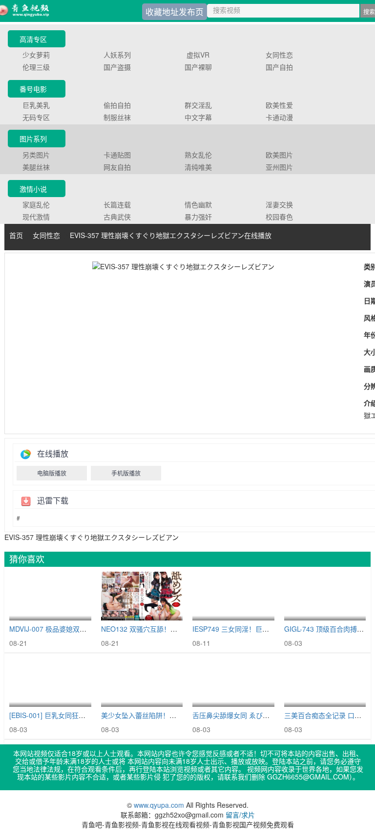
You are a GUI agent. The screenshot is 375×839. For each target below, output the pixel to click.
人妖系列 (117, 55)
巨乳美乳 (36, 105)
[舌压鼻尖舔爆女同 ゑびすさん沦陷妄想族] (233, 682)
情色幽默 (198, 204)
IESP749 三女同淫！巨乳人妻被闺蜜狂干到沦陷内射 (271, 629)
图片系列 (33, 138)
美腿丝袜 (36, 167)
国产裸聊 (198, 67)
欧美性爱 (279, 105)
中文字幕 (198, 117)
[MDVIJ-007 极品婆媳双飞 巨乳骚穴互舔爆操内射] (50, 596)
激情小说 (33, 189)
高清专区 (33, 39)
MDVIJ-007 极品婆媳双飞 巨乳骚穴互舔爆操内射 (83, 629)
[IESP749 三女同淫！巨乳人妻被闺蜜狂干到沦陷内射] (233, 596)
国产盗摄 (117, 67)
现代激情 (36, 216)
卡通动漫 (279, 117)
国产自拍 (279, 67)
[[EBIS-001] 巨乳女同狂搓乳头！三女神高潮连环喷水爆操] (50, 682)
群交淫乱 (198, 105)
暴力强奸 (198, 216)
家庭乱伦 (36, 204)
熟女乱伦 (198, 155)
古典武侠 (117, 216)
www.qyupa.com (160, 805)
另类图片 (36, 155)
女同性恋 (279, 55)
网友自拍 (117, 167)
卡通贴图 (117, 155)
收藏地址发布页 (175, 12)
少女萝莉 (36, 55)
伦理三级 (36, 67)
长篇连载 (117, 204)
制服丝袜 (117, 117)
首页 (16, 235)
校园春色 (279, 216)
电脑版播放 (51, 473)
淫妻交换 (279, 204)
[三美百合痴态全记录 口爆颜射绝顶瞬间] (325, 682)
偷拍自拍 (117, 105)
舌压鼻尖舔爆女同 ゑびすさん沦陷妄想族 (254, 715)
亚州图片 (279, 167)
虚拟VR (198, 55)
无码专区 (36, 117)
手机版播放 (126, 473)
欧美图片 (279, 155)
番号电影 (33, 89)
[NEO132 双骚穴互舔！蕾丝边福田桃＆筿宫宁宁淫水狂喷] (142, 596)
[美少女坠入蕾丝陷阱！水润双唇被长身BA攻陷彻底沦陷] (142, 682)
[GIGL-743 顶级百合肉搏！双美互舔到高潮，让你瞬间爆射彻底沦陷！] (325, 596)
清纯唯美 (198, 167)
